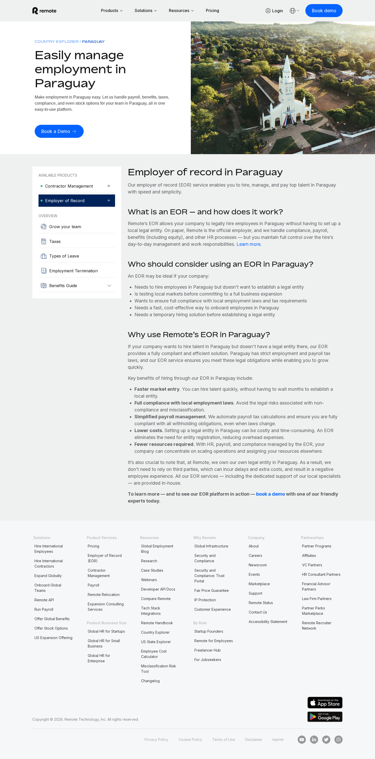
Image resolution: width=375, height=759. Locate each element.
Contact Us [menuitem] (258, 612)
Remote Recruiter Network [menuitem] (316, 625)
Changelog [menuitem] (150, 681)
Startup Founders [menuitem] (208, 631)
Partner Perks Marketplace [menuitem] (313, 611)
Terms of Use (223, 739)
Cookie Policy (190, 739)
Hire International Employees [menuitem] (48, 549)
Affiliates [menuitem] (309, 555)
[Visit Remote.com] (44, 11)
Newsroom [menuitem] (258, 565)
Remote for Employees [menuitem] (213, 641)
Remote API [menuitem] (44, 600)
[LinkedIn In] (314, 740)
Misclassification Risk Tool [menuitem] (158, 669)
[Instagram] (338, 740)
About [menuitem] (254, 546)
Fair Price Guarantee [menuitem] (211, 590)
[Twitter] (326, 740)
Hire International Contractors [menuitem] (48, 563)
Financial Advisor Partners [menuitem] (316, 586)
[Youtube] (302, 740)
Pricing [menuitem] (93, 546)
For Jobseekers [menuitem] (207, 659)
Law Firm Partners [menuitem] (317, 598)
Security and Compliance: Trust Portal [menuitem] (209, 575)
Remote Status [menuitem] (261, 603)
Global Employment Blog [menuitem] (157, 549)
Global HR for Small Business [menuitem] (104, 643)
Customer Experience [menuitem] (212, 609)
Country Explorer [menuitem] (57, 41)
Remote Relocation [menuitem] (104, 594)
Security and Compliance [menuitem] (205, 558)
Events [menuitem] (254, 574)
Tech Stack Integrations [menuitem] (151, 611)
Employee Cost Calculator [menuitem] (154, 654)
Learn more (248, 244)
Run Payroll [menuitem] (43, 609)
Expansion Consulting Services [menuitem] (106, 606)
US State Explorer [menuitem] (156, 642)
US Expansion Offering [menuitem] (53, 637)
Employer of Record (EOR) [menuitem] (105, 558)
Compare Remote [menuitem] (156, 598)
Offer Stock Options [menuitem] (51, 628)
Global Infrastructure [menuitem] (211, 546)
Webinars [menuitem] (149, 580)
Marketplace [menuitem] (259, 584)
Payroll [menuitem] (93, 585)
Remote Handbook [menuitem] (157, 623)
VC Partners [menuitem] (312, 565)
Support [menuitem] (255, 593)
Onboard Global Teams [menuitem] (47, 588)
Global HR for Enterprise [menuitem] (99, 658)
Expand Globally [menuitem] (48, 575)
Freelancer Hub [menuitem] (207, 650)
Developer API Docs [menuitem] (158, 589)
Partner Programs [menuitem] (316, 546)
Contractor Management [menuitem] (99, 573)
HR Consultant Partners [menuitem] (321, 574)
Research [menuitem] (149, 561)
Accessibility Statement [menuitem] (268, 621)
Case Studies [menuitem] (152, 570)
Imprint (277, 739)
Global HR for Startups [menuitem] (106, 631)
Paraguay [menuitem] (93, 41)
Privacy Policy (156, 739)
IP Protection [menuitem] (205, 600)
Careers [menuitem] (255, 555)
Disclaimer (253, 739)
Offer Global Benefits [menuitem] (52, 619)
